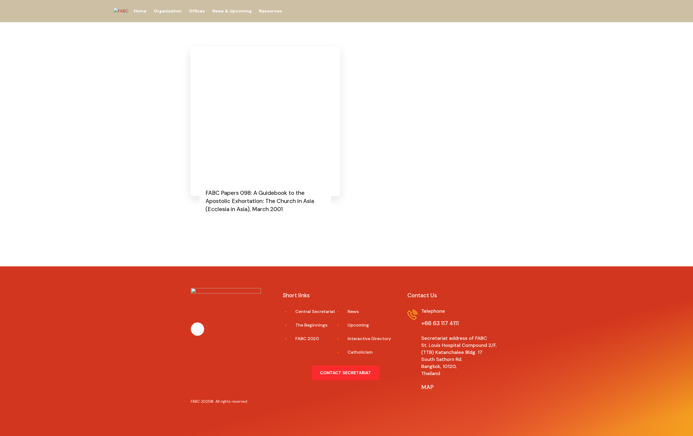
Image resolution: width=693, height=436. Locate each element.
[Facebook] (197, 329)
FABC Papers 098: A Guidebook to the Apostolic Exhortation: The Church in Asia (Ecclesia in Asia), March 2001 (259, 201)
